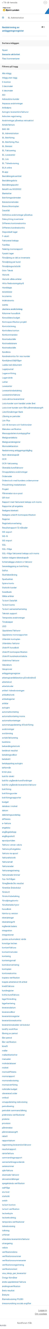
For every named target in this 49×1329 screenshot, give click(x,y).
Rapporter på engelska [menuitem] (12, 506)
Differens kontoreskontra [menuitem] (14, 223)
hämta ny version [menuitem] (10, 913)
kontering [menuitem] (6, 956)
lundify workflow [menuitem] (10, 1029)
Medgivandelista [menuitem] (9, 437)
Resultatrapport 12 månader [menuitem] (15, 528)
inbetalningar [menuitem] (8, 917)
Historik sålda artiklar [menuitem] (12, 279)
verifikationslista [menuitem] (9, 1252)
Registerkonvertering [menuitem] (11, 523)
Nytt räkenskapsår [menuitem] (10, 455)
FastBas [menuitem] (6, 245)
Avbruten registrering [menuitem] (11, 116)
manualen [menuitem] (6, 1059)
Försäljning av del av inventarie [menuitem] (16, 258)
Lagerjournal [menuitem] (7, 369)
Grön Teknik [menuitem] (7, 270)
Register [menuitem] (6, 519)
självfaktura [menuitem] (7, 1170)
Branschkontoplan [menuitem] (10, 206)
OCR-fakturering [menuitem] (10, 463)
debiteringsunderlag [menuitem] (11, 815)
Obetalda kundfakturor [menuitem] (12, 468)
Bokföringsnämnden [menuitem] (11, 197)
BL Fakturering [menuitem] (9, 150)
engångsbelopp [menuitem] (9, 832)
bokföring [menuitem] (6, 789)
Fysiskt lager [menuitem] (8, 253)
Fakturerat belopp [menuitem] (10, 240)
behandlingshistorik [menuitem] (11, 746)
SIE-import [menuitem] (7, 540)
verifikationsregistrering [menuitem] (13, 1265)
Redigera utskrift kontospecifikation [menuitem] (19, 515)
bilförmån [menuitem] (6, 767)
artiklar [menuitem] (5, 703)
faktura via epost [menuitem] (10, 853)
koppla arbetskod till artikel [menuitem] (14, 982)
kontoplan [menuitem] (6, 969)
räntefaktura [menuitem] (8, 1153)
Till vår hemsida (10, 2)
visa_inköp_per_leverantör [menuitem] (14, 1273)
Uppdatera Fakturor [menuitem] (11, 630)
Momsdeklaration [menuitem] (10, 446)
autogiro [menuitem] (6, 707)
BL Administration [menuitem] (10, 133)
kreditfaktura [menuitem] (8, 986)
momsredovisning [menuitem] (10, 1080)
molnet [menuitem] (5, 1067)
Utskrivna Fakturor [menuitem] (10, 660)
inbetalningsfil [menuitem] (8, 922)
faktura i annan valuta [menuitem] (12, 845)
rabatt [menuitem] (5, 1136)
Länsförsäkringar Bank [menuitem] (12, 412)
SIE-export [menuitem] (7, 532)
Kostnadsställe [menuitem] (9, 347)
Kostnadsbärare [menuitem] (9, 343)
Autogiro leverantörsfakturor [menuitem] (15, 112)
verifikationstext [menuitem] (9, 1269)
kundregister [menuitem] (8, 990)
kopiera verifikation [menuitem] (11, 978)
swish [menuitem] (4, 1200)
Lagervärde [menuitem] (7, 378)
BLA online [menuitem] (7, 168)
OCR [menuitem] (4, 459)
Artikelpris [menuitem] (6, 108)
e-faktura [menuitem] (6, 823)
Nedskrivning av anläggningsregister (23, 29)
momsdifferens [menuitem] (9, 1072)
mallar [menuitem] (4, 1050)
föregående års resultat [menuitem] (13, 883)
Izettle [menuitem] (5, 305)
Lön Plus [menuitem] (6, 420)
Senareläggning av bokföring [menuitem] (15, 566)
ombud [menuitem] (5, 1097)
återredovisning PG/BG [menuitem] (12, 1299)
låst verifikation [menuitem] (9, 1042)
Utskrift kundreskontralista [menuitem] (14, 656)
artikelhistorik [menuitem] (8, 695)
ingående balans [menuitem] (9, 926)
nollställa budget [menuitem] (9, 1089)
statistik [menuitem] (6, 1196)
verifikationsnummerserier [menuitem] (14, 1260)
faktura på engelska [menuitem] (11, 849)
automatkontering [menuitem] (10, 712)
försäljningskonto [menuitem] (10, 900)
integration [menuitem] (7, 930)
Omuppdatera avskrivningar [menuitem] (14, 472)
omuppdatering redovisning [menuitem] (14, 1102)
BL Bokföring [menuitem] (8, 137)
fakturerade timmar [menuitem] (11, 875)
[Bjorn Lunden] (3, 17)
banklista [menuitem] (6, 742)
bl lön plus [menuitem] (6, 772)
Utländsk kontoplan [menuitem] (11, 639)
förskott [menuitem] (6, 892)
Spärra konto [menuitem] (8, 583)
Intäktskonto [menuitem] (8, 300)
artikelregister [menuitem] (8, 699)
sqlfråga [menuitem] (6, 1188)
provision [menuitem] (6, 1123)
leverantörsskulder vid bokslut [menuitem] (16, 1025)
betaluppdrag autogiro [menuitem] (12, 763)
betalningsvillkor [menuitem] (9, 755)
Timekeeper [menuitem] (7, 622)
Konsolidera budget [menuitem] (11, 318)
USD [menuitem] (4, 626)
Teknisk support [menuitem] (9, 613)
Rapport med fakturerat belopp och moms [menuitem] (22, 502)
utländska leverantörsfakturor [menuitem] (16, 1239)
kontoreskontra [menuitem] (9, 973)
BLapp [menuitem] (5, 172)
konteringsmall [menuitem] (9, 960)
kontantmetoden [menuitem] (10, 952)
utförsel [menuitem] (5, 1235)
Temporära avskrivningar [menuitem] (13, 618)
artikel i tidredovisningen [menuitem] (13, 690)
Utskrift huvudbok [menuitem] (10, 647)
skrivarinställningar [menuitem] (10, 1179)
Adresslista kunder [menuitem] (10, 99)
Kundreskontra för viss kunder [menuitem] (16, 356)
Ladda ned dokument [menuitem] (12, 365)
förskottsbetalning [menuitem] (10, 896)
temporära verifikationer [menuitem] (13, 1222)
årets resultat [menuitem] (8, 1290)
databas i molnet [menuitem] (10, 806)
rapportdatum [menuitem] (8, 1140)
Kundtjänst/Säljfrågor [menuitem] (12, 360)
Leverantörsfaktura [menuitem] (11, 395)
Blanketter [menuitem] (7, 193)
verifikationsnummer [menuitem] (11, 1256)
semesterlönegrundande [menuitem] (13, 1162)
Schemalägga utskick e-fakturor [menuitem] (17, 562)
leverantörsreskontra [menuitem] (11, 1020)
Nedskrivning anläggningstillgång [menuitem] (17, 450)
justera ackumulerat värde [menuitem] (14, 939)
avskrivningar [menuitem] (8, 729)
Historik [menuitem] (5, 275)
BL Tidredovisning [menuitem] (10, 163)
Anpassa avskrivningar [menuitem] (12, 103)
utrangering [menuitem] (7, 1243)
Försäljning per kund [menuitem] (11, 262)
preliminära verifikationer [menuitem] (13, 1115)
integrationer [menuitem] (8, 935)
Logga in (42, 1310)
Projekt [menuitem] (5, 489)
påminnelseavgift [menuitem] (10, 1132)
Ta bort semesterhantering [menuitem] (14, 609)
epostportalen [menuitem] (8, 840)
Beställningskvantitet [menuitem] (12, 176)
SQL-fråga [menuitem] (7, 549)
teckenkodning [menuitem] (9, 1217)
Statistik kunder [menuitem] (9, 587)
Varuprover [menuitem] (7, 669)
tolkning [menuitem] (5, 1230)
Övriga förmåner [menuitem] (9, 1277)
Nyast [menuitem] (5, 50)
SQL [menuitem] (4, 545)
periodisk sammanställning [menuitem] (14, 1110)
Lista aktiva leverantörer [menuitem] (13, 399)
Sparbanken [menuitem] (7, 579)
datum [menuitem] (5, 810)
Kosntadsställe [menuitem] (9, 339)
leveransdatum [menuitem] (9, 1007)
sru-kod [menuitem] (5, 1192)
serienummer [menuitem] (8, 1166)
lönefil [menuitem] (5, 1046)
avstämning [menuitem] (7, 733)
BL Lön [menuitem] (5, 159)
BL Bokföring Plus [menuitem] (10, 142)
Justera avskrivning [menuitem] (12, 309)
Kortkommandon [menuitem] (10, 335)
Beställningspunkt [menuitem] (10, 185)
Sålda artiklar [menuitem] (8, 596)
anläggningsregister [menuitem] (11, 673)
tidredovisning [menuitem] (8, 1226)
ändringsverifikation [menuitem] (11, 1286)
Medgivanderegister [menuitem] (11, 442)
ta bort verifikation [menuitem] (10, 1209)
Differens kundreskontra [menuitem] (13, 228)
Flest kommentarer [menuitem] (11, 58)
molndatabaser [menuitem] (9, 1063)
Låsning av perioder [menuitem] (11, 416)
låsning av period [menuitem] (10, 1033)
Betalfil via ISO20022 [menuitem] (11, 189)
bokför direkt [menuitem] (8, 776)
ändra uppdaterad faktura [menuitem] (14, 1282)
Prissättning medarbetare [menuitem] (14, 485)
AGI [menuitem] (3, 95)
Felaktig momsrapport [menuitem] (12, 249)
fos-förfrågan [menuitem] (8, 879)
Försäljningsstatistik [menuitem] (11, 266)
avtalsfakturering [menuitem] (10, 738)
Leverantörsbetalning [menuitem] (12, 390)
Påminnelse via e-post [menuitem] (12, 493)
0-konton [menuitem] (6, 82)
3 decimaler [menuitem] (7, 86)
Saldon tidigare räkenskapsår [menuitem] (15, 557)
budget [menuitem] (5, 802)
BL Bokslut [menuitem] (7, 146)
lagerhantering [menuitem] (8, 1003)
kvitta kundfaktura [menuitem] (10, 995)
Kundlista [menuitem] (6, 352)
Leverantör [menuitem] (7, 386)
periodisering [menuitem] (8, 1106)
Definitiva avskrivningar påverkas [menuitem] (17, 215)
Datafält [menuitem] (6, 210)
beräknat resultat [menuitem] (10, 750)
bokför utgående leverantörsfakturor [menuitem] (19, 785)
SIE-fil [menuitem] (5, 536)
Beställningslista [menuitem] (9, 180)
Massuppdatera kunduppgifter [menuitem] (16, 433)
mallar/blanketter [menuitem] (9, 1055)
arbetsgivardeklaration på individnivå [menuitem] (19, 678)
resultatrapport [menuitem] (9, 1149)
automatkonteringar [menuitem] (11, 720)
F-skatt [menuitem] (5, 236)
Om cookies (41, 1313)
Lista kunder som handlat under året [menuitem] (18, 403)
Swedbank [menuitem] (7, 592)
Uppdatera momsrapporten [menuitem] (14, 635)
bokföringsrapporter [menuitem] (11, 797)
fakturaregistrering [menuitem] (10, 870)
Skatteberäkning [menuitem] (9, 575)
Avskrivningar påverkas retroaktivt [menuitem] (18, 120)
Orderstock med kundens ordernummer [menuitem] (20, 480)
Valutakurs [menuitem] (7, 665)
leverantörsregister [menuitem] (10, 1016)
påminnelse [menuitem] (7, 1128)
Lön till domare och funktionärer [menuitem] (17, 425)
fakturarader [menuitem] (8, 866)
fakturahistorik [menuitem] (9, 857)
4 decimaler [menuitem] (7, 90)
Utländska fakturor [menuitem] (11, 643)
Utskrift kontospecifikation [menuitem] (14, 652)
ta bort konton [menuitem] (9, 1205)
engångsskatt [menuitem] (8, 836)
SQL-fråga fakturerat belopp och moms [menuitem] (20, 553)
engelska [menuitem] (6, 828)
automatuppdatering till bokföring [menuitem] (17, 725)
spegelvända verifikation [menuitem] (13, 1183)
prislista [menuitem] (5, 1119)
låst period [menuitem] (7, 1038)
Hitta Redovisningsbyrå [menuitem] (13, 283)
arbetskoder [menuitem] (7, 686)
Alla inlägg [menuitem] (6, 73)
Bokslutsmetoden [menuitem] (10, 202)
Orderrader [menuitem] (7, 476)
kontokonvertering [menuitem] (10, 965)
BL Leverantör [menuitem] (8, 155)
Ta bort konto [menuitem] (8, 605)
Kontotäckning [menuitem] (9, 326)
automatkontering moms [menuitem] (13, 716)
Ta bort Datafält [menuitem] (9, 600)
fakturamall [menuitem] (7, 862)
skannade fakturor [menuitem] (10, 1175)
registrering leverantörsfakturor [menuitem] (16, 1145)
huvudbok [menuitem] (6, 909)
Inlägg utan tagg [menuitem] (9, 78)
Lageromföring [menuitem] (9, 373)
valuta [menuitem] (5, 1247)
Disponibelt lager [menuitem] (10, 232)
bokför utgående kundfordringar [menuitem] (17, 780)
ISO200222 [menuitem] (7, 292)
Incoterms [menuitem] (7, 296)
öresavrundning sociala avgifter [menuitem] (16, 1303)
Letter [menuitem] (5, 382)
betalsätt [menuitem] (6, 759)
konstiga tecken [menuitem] (9, 943)
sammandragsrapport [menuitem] (12, 1157)
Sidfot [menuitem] (5, 570)
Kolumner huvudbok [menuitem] (11, 313)
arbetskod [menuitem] (7, 682)
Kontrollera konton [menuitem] (10, 330)
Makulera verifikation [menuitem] (11, 429)
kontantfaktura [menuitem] (9, 947)
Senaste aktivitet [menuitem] (11, 54)
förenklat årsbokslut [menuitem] (11, 888)
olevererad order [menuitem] (9, 1093)
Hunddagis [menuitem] (7, 287)
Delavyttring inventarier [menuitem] (12, 219)
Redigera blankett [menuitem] (10, 510)
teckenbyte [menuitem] (7, 1213)
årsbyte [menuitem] (5, 1295)
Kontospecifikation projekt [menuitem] (14, 322)
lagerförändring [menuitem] (9, 999)
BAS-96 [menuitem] (5, 129)
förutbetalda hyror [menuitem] (10, 905)
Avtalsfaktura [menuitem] (8, 125)
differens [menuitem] (6, 819)
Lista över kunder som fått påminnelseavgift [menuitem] (22, 407)
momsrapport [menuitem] (8, 1076)
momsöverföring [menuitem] (10, 1085)
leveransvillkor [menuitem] (8, 1012)
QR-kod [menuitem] (5, 497)
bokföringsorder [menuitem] (9, 793)
